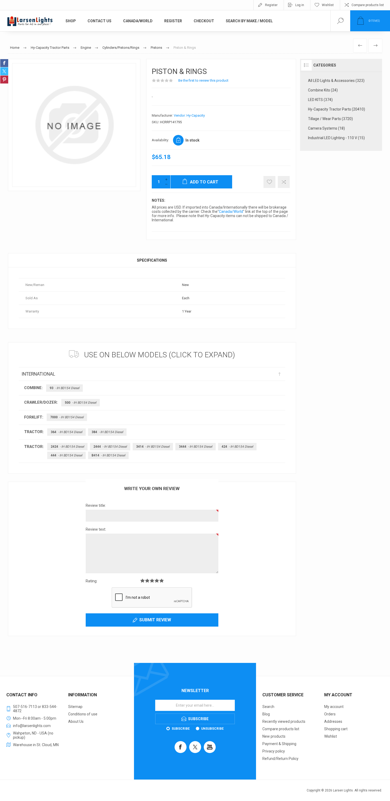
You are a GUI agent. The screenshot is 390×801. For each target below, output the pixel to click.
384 (107, 432)
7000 (67, 417)
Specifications (152, 260)
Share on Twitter (4, 71)
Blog (266, 714)
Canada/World (231, 211)
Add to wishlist (269, 182)
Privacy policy (273, 751)
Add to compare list (284, 182)
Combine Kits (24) (323, 90)
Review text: (96, 529)
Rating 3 (152, 581)
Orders (330, 714)
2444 (110, 446)
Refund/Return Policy (280, 758)
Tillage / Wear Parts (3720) (330, 119)
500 (80, 402)
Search (268, 707)
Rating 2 (147, 581)
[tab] (152, 260)
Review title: (96, 505)
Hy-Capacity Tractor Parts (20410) (336, 109)
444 (66, 455)
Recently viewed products (283, 721)
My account (334, 707)
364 (66, 432)
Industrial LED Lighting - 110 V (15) (336, 138)
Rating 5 (161, 581)
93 (64, 388)
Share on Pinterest (4, 79)
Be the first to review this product (203, 80)
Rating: (91, 581)
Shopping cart (336, 729)
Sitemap (75, 707)
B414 (108, 455)
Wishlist (330, 736)
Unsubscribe (212, 728)
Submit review (155, 619)
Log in (299, 5)
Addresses (333, 721)
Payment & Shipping (279, 744)
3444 (195, 446)
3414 (153, 446)
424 (237, 446)
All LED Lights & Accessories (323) (336, 80)
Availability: (160, 140)
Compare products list (368, 5)
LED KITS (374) (320, 100)
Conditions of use (82, 714)
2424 (67, 446)
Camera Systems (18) (326, 128)
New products (273, 736)
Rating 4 (156, 581)
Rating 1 (142, 581)
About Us (76, 721)
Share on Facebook (4, 63)
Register (271, 5)
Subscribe (181, 728)
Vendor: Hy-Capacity (189, 115)
